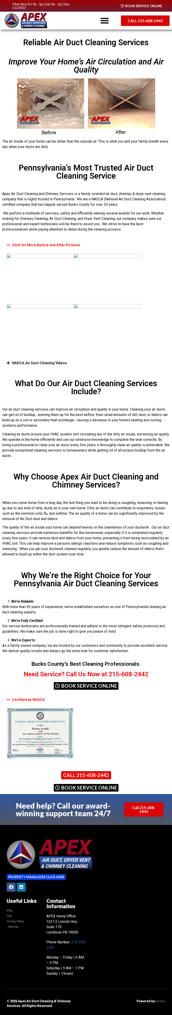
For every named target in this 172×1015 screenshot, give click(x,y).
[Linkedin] (21, 887)
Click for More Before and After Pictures (46, 245)
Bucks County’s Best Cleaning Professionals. (86, 664)
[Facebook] (11, 887)
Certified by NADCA (28, 700)
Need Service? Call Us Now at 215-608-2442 (86, 674)
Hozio (159, 1001)
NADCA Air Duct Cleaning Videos (39, 363)
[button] (104, 20)
